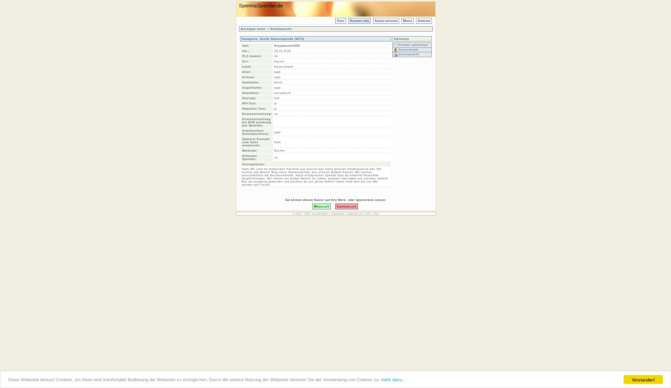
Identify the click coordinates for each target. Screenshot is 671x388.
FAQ (376, 213)
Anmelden (424, 21)
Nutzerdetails (408, 49)
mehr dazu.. (392, 379)
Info (368, 213)
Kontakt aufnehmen (413, 44)
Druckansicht (408, 54)
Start (340, 21)
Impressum (337, 213)
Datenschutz (354, 213)
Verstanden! (643, 379)
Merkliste (321, 206)
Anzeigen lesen (359, 21)
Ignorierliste (346, 206)
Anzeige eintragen (386, 21)
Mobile (407, 21)
